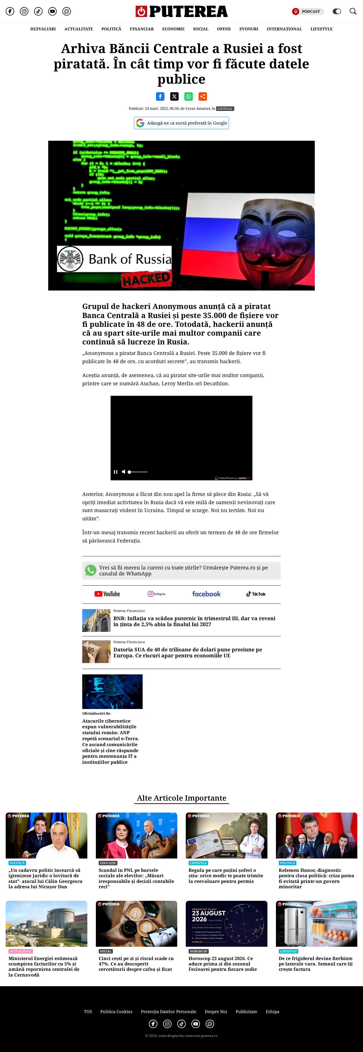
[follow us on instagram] (157, 594)
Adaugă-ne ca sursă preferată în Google (187, 123)
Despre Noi (216, 1011)
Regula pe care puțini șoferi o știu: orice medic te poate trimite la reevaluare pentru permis (226, 876)
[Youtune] (52, 11)
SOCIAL (200, 28)
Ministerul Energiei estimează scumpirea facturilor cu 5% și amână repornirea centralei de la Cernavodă (44, 967)
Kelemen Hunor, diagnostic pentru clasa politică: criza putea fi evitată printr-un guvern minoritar (316, 878)
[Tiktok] (38, 11)
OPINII (224, 28)
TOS (88, 1011)
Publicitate (246, 1011)
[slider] (137, 473)
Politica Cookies (116, 1011)
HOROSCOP (198, 951)
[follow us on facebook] (206, 594)
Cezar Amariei (197, 108)
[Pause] (115, 472)
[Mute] (123, 472)
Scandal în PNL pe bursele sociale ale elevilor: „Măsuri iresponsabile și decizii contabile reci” (136, 878)
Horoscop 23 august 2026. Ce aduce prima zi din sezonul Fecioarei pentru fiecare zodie (223, 964)
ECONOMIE (173, 28)
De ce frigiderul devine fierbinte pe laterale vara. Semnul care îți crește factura (316, 964)
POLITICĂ (111, 28)
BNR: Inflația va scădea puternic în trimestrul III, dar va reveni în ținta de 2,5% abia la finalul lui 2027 (194, 621)
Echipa (272, 1011)
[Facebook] (10, 11)
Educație (108, 863)
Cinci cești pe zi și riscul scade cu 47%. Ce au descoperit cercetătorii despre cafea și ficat (136, 964)
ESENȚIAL (225, 108)
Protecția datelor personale (168, 1011)
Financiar (142, 28)
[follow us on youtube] (107, 594)
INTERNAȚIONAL (284, 28)
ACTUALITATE (78, 28)
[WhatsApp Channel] (66, 11)
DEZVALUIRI (43, 28)
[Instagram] (24, 11)
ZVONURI (248, 28)
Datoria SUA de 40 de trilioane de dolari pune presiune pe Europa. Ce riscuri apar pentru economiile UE (187, 653)
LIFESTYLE (322, 28)
